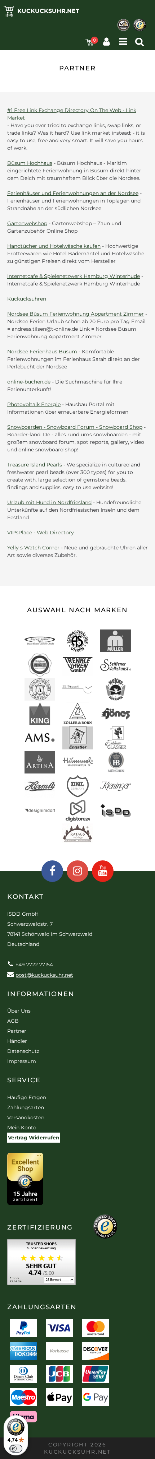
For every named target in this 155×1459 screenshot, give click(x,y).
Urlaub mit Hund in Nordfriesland (49, 502)
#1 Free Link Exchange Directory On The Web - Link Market (71, 114)
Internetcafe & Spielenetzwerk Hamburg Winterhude (73, 276)
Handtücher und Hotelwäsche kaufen (54, 246)
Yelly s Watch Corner (33, 547)
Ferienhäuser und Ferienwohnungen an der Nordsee (72, 193)
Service (24, 1080)
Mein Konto (21, 1127)
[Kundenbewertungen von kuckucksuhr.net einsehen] (41, 1264)
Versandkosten (25, 1117)
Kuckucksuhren (26, 299)
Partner (16, 1031)
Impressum (21, 1061)
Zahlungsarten (25, 1107)
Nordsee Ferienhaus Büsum (42, 351)
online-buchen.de (28, 381)
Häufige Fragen (26, 1097)
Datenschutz (23, 1051)
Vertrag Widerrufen (33, 1137)
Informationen (40, 994)
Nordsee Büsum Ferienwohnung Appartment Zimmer (75, 314)
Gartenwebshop (27, 223)
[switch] (15, 1449)
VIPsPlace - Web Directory (40, 532)
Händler (17, 1041)
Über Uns (19, 1011)
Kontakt (25, 897)
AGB (13, 1021)
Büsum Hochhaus (29, 163)
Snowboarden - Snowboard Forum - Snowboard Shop (74, 427)
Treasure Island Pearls (34, 464)
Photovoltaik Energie (34, 404)
